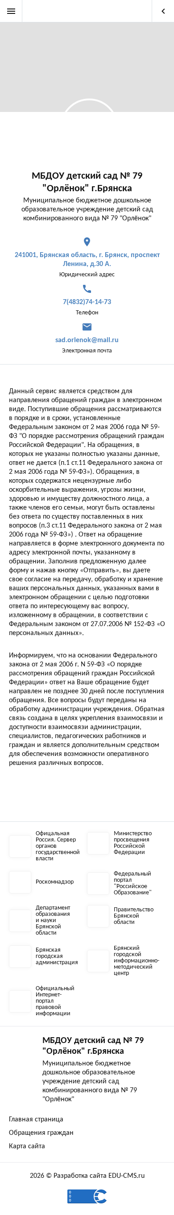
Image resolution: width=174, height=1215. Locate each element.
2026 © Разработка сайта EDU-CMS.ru (87, 1176)
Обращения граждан (41, 1133)
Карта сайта (27, 1146)
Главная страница (36, 1119)
